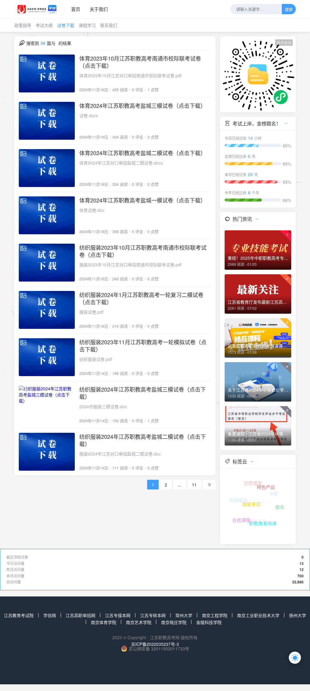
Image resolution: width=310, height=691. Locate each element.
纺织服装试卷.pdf (95, 359)
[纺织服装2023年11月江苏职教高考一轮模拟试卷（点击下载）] (47, 357)
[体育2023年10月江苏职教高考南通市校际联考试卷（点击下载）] (47, 73)
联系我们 (108, 25)
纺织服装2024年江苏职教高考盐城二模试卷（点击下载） (142, 440)
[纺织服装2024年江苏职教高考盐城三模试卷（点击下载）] (47, 404)
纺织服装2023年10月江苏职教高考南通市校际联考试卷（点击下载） (142, 251)
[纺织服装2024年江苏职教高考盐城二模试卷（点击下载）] (47, 452)
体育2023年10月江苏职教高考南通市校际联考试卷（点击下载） (140, 62)
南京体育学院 (103, 622)
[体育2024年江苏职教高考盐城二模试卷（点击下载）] (47, 168)
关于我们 (99, 9)
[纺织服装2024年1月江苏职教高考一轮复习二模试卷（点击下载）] (47, 310)
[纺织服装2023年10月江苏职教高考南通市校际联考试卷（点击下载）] (47, 263)
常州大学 (183, 615)
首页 (75, 9)
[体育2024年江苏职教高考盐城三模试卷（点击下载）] (47, 121)
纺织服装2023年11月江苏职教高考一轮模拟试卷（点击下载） (142, 345)
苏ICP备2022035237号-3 (155, 644)
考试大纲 (44, 25)
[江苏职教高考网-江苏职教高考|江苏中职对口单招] (39, 9)
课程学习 (87, 25)
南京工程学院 (214, 615)
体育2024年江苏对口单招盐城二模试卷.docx (121, 163)
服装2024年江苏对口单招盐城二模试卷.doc (120, 454)
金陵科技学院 (209, 622)
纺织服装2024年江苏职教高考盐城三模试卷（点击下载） (142, 393)
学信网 (49, 615)
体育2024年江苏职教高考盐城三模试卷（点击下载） (142, 105)
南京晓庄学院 (173, 622)
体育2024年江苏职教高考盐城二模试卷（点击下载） (142, 152)
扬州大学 (297, 615)
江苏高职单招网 (80, 615)
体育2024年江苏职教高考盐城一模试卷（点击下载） (142, 200)
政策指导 (22, 25)
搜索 (289, 9)
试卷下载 (65, 25)
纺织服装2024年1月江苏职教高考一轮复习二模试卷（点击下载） (141, 298)
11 (194, 485)
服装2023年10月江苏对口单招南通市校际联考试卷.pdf (130, 265)
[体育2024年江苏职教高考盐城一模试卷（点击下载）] (47, 215)
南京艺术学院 (138, 622)
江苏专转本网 (153, 615)
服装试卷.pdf (91, 312)
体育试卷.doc (91, 210)
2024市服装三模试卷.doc (103, 406)
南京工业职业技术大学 (258, 615)
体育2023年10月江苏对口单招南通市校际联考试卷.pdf (130, 75)
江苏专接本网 (117, 615)
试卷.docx (88, 115)
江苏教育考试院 (19, 615)
